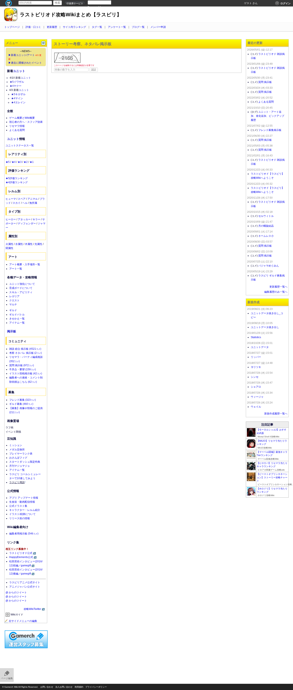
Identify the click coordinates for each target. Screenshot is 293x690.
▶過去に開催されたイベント (25, 62)
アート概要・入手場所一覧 (24, 264)
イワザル (19, 81)
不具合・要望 (22, 369)
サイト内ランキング (74, 27)
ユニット (19, 71)
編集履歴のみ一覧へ (275, 291)
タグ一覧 (97, 27)
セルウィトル (266, 216)
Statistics (256, 337)
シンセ (254, 376)
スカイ (16, 202)
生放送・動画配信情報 (22, 501)
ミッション (15, 445)
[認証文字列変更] (67, 58)
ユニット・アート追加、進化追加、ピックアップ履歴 (267, 116)
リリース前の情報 (19, 518)
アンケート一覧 (117, 27)
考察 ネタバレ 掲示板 (25, 352)
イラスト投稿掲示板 (25, 373)
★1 (32, 162)
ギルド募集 (21, 403)
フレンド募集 (22, 399)
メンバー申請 (158, 27)
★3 (20, 162)
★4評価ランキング (17, 182)
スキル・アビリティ (20, 292)
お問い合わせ (46, 687)
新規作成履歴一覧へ (275, 413)
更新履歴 (52, 27)
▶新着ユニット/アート (21, 55)
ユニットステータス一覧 (20, 145)
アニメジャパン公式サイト (24, 586)
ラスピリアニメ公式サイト (24, 582)
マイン (19, 98)
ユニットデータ (260, 347)
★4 (12, 85)
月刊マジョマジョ (19, 465)
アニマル (32, 198)
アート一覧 (15, 268)
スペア (22, 198)
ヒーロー (11, 219)
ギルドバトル (17, 314)
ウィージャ (257, 396)
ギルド (13, 310)
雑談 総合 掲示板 (25, 348)
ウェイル (256, 406)
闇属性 (9, 248)
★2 (26, 162)
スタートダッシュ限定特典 (24, 461)
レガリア (14, 296)
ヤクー (17, 85)
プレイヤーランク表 (20, 453)
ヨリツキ (256, 367)
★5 (12, 81)
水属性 (19, 244)
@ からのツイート (16, 592)
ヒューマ (11, 198)
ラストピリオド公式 (20, 553)
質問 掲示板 (21, 365)
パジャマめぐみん (268, 265)
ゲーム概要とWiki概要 (22, 117)
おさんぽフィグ (18, 457)
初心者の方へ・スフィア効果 (26, 121)
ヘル (24, 202)
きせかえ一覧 (17, 318)
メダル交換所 (17, 449)
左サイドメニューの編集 (23, 621)
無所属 (33, 202)
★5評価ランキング (17, 178)
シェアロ (256, 386)
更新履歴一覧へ (278, 286)
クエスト (14, 300)
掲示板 (11, 331)
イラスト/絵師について (22, 514)
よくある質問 (17, 130)
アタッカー (24, 219)
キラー (36, 219)
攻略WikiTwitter (32, 609)
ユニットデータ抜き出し (265, 327)
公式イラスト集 (18, 505)
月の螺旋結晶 (266, 225)
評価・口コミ (33, 27)
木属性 (29, 244)
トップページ (12, 27)
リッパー (256, 357)
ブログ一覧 (138, 27)
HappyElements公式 (21, 557)
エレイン (20, 102)
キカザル (20, 94)
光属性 (38, 244)
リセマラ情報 (17, 126)
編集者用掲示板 (23, 533)
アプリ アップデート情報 (23, 497)
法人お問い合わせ (63, 687)
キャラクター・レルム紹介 (24, 510)
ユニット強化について (22, 283)
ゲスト (248, 3)
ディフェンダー (27, 223)
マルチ (13, 304)
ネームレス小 (266, 235)
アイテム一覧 (17, 322)
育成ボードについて (20, 288)
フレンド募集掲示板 (269, 130)
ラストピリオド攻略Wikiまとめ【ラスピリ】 (71, 14)
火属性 (9, 244)
